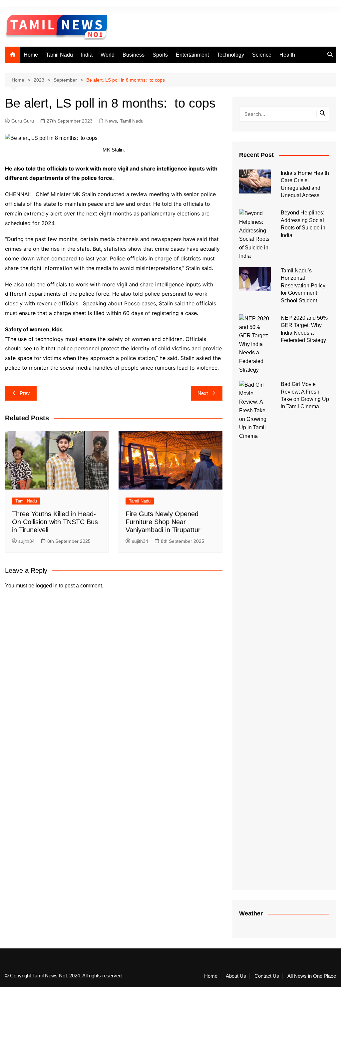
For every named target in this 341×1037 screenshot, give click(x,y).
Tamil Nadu (59, 55)
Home (31, 55)
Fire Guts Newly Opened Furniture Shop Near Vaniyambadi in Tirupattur (163, 521)
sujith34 (26, 541)
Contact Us (266, 976)
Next (202, 393)
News (111, 121)
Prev (25, 393)
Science (261, 55)
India (87, 55)
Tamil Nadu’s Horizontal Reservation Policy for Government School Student (303, 285)
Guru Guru (22, 121)
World (108, 55)
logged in (47, 585)
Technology (230, 55)
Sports (160, 55)
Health (287, 55)
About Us (236, 976)
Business (134, 55)
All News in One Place (311, 976)
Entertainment (192, 55)
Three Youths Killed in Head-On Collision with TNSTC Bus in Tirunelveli (55, 521)
